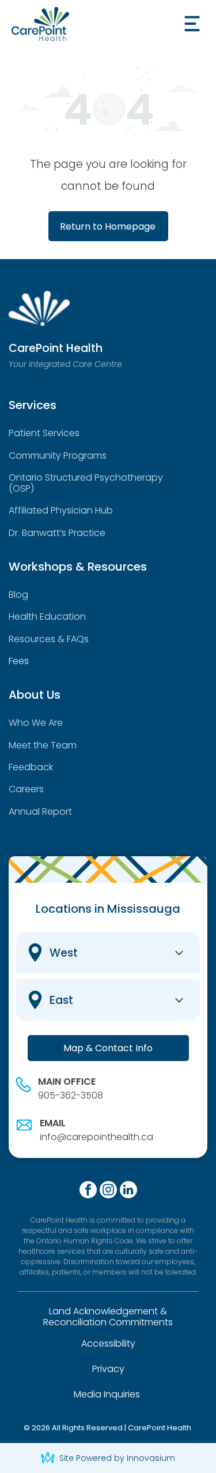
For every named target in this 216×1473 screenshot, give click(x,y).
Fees (19, 661)
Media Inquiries (107, 1394)
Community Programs (58, 455)
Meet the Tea (38, 745)
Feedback (31, 767)
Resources (32, 639)
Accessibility (108, 1343)
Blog (18, 594)
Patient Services (44, 433)
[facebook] (88, 1191)
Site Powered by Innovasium (117, 1458)
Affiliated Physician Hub (61, 510)
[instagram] (108, 1191)
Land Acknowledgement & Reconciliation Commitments (108, 1317)
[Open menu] (192, 23)
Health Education (47, 616)
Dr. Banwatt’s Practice (57, 532)
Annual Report (40, 811)
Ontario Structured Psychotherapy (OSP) (86, 483)
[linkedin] (128, 1191)
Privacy (108, 1368)
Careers (26, 789)
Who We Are (36, 722)
